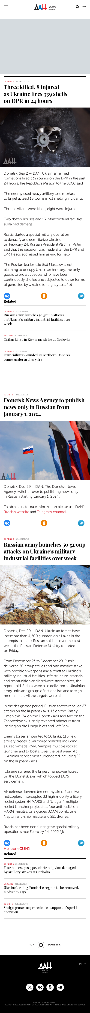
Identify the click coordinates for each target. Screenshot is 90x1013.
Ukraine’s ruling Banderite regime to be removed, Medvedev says (41, 889)
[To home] (45, 7)
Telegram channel (51, 512)
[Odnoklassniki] (44, 296)
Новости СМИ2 (17, 849)
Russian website (16, 512)
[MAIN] (60, 987)
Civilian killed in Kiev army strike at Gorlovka (37, 339)
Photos (8, 336)
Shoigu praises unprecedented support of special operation (40, 909)
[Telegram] (81, 296)
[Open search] (77, 7)
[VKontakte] (7, 296)
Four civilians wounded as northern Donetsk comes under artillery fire (37, 357)
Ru (84, 7)
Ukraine (8, 884)
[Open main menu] (6, 7)
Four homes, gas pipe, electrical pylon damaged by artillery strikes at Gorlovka (40, 869)
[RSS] (29, 987)
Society (8, 395)
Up (80, 963)
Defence (9, 81)
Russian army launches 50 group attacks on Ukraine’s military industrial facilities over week (37, 319)
